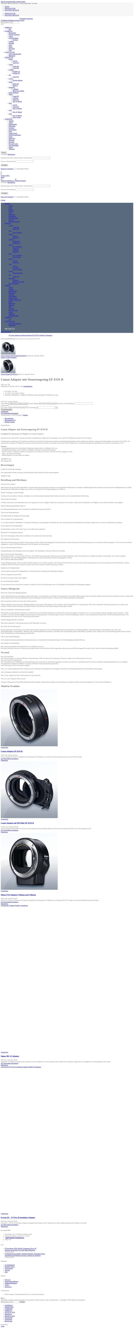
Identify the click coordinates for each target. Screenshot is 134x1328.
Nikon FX (16, 84)
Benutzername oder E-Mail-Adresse (16, 158)
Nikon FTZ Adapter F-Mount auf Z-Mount (18, 895)
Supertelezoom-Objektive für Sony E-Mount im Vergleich (23, 1255)
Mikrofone (12, 56)
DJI (10, 29)
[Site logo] (10, 20)
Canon (11, 36)
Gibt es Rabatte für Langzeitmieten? (12, 519)
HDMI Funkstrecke (15, 135)
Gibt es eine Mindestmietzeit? (10, 512)
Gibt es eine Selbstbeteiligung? (10, 636)
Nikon (11, 47)
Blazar (11, 59)
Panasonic (12, 48)
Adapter (11, 121)
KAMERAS (9, 31)
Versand (7, 1270)
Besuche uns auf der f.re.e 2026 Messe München (20, 1250)
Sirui (10, 103)
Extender (11, 128)
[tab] (9, 418)
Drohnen (15, 40)
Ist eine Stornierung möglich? (10, 581)
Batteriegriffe (13, 124)
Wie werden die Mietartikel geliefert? (12, 559)
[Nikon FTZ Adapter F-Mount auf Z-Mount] (29, 889)
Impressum (8, 1287)
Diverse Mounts (17, 80)
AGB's (7, 1285)
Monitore (11, 140)
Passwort (8, 161)
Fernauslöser (12, 129)
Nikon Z (15, 85)
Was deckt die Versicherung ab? (11, 626)
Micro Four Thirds (18, 91)
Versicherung (9, 1268)
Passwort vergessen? (7, 169)
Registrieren (11, 154)
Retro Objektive (14, 93)
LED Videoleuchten (15, 54)
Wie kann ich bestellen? (8, 484)
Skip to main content (18, 1)
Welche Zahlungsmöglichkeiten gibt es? (13, 506)
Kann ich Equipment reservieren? (11, 574)
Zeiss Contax (17, 117)
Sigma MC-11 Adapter (10, 1056)
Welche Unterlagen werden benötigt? (12, 492)
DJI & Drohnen (13, 38)
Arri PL (15, 61)
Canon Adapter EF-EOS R (9, 374)
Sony (10, 50)
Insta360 (11, 43)
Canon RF (16, 68)
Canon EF (16, 63)
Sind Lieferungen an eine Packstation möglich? (15, 665)
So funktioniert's (10, 1265)
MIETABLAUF (10, 328)
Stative (11, 147)
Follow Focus (13, 133)
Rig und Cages (13, 144)
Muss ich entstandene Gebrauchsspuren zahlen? (15, 609)
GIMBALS (8, 27)
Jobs (6, 1272)
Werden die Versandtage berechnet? (12, 532)
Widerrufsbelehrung (11, 1283)
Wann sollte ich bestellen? (9, 499)
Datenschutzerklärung (11, 1281)
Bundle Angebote (14, 34)
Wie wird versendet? (7, 656)
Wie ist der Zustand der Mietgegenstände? (14, 593)
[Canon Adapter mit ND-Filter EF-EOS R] (29, 817)
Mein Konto (8, 1321)
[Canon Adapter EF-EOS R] (29, 746)
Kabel (10, 137)
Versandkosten (27, 386)
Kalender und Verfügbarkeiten (10, 568)
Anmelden (4, 165)
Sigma (11, 94)
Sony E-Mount (17, 101)
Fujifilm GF (16, 71)
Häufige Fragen (9, 1267)
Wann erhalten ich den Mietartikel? (11, 526)
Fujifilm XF (16, 73)
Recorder (11, 142)
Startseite (3, 339)
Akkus (11, 122)
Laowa (11, 78)
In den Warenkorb (7, 409)
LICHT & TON (10, 52)
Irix (10, 75)
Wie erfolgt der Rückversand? (10, 539)
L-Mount (15, 89)
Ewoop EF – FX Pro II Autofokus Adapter (18, 1217)
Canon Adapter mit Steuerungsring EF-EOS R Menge (20, 407)
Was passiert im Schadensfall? (10, 643)
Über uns (7, 1280)
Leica (10, 45)
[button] (67, 484)
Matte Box (12, 138)
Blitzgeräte (12, 126)
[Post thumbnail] (20, 1248)
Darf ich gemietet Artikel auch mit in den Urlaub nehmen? (19, 601)
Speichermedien (14, 145)
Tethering (12, 149)
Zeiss (10, 114)
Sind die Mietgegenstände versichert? (12, 620)
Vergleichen (8, 1319)
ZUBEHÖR (8, 119)
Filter (10, 131)
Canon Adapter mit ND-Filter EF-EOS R (14, 356)
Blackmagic (12, 33)
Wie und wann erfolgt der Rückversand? (13, 679)
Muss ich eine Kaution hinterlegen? (12, 554)
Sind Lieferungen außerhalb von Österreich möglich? (17, 672)
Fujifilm (11, 41)
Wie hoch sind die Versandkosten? (11, 660)
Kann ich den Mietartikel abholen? (11, 547)
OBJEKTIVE (9, 57)
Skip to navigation (6, 1)
